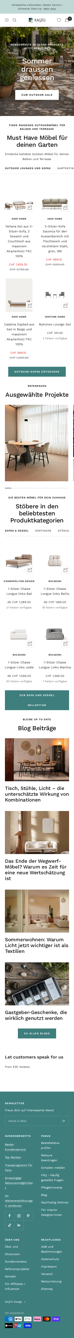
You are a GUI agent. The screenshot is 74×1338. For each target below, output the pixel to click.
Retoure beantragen (49, 1158)
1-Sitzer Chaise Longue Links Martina (55, 665)
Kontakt (10, 1276)
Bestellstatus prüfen (50, 1145)
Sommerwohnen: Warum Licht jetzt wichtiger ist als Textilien (36, 945)
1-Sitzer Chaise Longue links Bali (19, 591)
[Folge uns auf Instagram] (18, 1215)
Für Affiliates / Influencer (15, 1286)
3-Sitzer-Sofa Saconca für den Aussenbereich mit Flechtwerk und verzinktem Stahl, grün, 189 (55, 239)
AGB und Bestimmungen (51, 1249)
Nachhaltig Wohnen (55, 1202)
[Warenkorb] (67, 20)
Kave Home (19, 218)
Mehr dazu (50, 8)
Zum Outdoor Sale (37, 94)
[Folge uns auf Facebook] (9, 1215)
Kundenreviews (16, 1261)
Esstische (43, 530)
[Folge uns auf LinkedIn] (18, 1225)
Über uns (11, 1246)
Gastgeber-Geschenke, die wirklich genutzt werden (36, 1015)
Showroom (12, 1254)
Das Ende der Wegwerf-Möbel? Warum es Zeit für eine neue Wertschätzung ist (35, 869)
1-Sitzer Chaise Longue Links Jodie (19, 665)
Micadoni (55, 581)
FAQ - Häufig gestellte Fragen (52, 1177)
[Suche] (14, 20)
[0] (59, 20)
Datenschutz (50, 1259)
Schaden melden (53, 1167)
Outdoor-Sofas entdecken (37, 371)
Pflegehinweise (51, 1187)
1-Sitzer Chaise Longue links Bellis (55, 591)
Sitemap (47, 1288)
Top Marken (13, 1157)
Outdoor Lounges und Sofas (28, 168)
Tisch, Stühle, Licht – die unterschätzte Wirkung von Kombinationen (37, 794)
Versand (46, 1274)
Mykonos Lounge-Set (55, 324)
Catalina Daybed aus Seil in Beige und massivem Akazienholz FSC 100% (19, 334)
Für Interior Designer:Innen (51, 1212)
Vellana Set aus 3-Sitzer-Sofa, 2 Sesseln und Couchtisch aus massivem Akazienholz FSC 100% (19, 241)
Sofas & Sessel (17, 530)
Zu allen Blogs (37, 1033)
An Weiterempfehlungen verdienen (19, 1200)
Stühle (63, 530)
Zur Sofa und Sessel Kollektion (37, 700)
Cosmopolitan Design (19, 581)
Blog (44, 1195)
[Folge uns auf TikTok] (9, 1225)
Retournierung (51, 1281)
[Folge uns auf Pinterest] (28, 1215)
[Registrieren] (63, 1120)
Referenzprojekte (17, 1269)
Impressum (49, 1266)
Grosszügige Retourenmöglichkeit (19, 1183)
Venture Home (55, 316)
